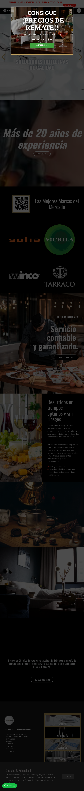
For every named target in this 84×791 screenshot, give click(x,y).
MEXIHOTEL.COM (42, 39)
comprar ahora (42, 45)
